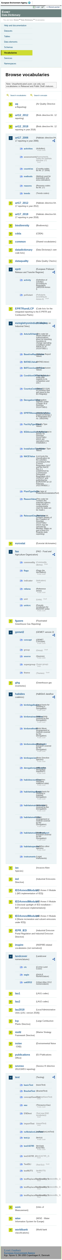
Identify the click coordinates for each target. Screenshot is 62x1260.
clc (25, 967)
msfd (18, 1032)
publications (22, 1054)
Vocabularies (10, 53)
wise (18, 1218)
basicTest (28, 1085)
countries (28, 169)
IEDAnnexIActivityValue (29, 432)
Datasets (8, 31)
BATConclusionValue (29, 368)
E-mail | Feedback (12, 1250)
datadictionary (23, 249)
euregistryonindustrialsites (25, 323)
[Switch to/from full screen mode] (43, 7)
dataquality (21, 261)
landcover (21, 956)
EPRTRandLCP (24, 308)
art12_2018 (21, 126)
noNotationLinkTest (29, 1132)
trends (27, 193)
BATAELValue (29, 362)
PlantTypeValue (29, 491)
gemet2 (19, 632)
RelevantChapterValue (29, 516)
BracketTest (29, 1091)
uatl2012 (28, 982)
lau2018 (19, 1009)
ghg (17, 682)
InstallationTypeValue (29, 449)
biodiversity (22, 225)
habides (20, 694)
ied (17, 879)
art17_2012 (21, 203)
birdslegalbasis (29, 705)
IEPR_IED (21, 930)
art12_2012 (21, 115)
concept (28, 640)
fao (17, 551)
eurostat (20, 543)
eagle (26, 975)
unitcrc (27, 605)
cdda (18, 233)
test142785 (29, 1146)
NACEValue (29, 456)
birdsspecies (29, 758)
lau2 (17, 1001)
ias (17, 867)
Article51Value (29, 334)
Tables (7, 36)
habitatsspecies (29, 846)
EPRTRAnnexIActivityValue (29, 413)
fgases (19, 620)
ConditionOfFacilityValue (29, 375)
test (17, 1077)
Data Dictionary (27, 20)
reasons (28, 186)
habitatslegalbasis (29, 792)
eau (25, 1105)
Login (38, 7)
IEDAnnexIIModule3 (25, 901)
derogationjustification (29, 768)
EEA (16, 2)
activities (28, 148)
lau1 (17, 993)
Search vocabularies (18, 95)
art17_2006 (21, 137)
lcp (17, 1021)
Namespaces (10, 63)
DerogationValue (29, 400)
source (27, 656)
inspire (19, 945)
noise (18, 1043)
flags (26, 570)
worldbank (21, 1229)
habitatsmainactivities (29, 805)
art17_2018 (21, 214)
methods (28, 176)
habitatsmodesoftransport (29, 833)
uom (18, 1207)
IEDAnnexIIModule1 (25, 890)
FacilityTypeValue (29, 424)
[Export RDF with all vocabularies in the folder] (53, 141)
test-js (27, 1138)
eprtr (18, 269)
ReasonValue (29, 499)
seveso (19, 1066)
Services (8, 58)
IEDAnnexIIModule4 (25, 916)
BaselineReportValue (29, 354)
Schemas (8, 47)
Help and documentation (15, 25)
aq (16, 104)
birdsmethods (29, 728)
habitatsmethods (29, 817)
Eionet (16, 20)
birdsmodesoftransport (29, 744)
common (20, 241)
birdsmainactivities (29, 716)
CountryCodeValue (29, 389)
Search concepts (40, 95)
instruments (29, 856)
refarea (27, 589)
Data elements (10, 42)
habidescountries (29, 780)
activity (27, 280)
